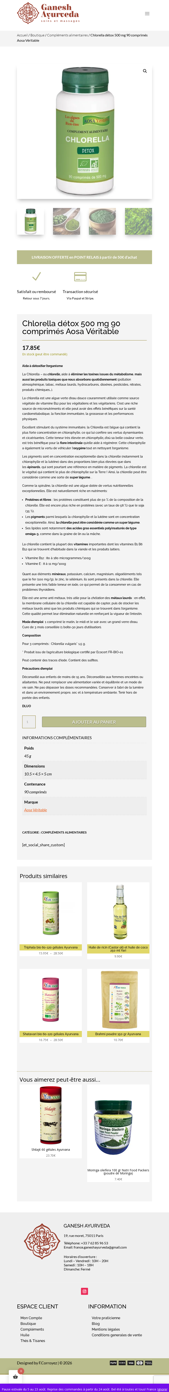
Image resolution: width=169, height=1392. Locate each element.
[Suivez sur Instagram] (84, 1291)
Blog (96, 1324)
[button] (145, 71)
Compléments (32, 1329)
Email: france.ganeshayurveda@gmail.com (95, 1247)
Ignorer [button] (162, 1389)
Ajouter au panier (94, 722)
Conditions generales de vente (117, 1335)
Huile (24, 1335)
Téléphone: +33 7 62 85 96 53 (86, 1243)
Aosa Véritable (35, 809)
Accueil (22, 35)
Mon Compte (31, 1318)
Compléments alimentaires (67, 35)
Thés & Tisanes (32, 1341)
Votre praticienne (106, 1318)
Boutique (37, 35)
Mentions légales (106, 1329)
